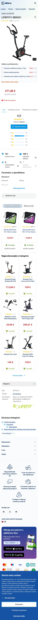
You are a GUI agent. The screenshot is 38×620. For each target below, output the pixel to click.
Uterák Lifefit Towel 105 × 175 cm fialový (28, 231)
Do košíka (12, 293)
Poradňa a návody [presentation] (14, 110)
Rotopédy (32, 9)
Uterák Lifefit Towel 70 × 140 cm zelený (10, 231)
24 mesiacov (17, 394)
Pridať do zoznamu (9, 100)
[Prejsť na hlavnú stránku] (7, 3)
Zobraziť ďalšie (17, 375)
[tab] (4, 109)
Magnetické (13, 427)
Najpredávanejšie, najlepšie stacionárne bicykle (20, 429)
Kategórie (6, 384)
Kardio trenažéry (21, 9)
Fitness (10, 9)
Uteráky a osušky (10, 248)
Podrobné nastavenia (19, 610)
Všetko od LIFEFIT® (8, 13)
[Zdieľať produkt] (35, 17)
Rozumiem (19, 604)
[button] (19, 442)
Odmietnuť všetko (19, 616)
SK (5, 521)
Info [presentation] (4, 110)
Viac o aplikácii (10, 543)
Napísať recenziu (20, 126)
